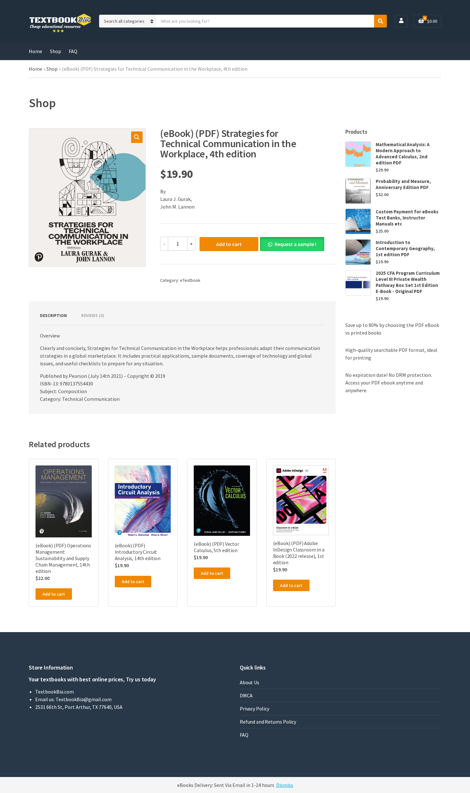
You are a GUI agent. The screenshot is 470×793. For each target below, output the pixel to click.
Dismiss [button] (284, 785)
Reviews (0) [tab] (92, 315)
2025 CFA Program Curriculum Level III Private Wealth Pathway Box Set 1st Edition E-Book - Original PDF (408, 282)
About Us (249, 682)
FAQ (73, 51)
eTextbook (190, 280)
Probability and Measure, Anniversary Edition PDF (403, 184)
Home (35, 51)
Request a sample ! (295, 244)
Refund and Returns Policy (268, 721)
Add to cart (229, 244)
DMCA (246, 695)
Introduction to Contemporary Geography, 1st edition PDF (405, 248)
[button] (137, 137)
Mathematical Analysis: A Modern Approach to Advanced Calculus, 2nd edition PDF (403, 153)
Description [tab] (53, 315)
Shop (55, 51)
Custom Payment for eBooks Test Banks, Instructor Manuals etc (407, 218)
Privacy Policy (254, 708)
